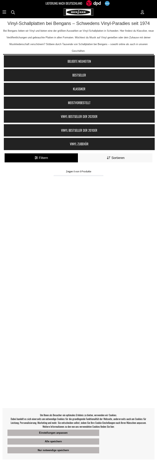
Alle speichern (53, 441)
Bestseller (79, 75)
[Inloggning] (142, 12)
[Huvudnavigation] (4, 12)
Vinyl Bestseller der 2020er (79, 116)
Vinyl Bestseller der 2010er (79, 130)
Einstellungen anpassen (53, 432)
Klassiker (79, 89)
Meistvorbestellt (79, 102)
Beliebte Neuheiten (79, 61)
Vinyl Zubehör (79, 144)
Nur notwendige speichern (53, 450)
